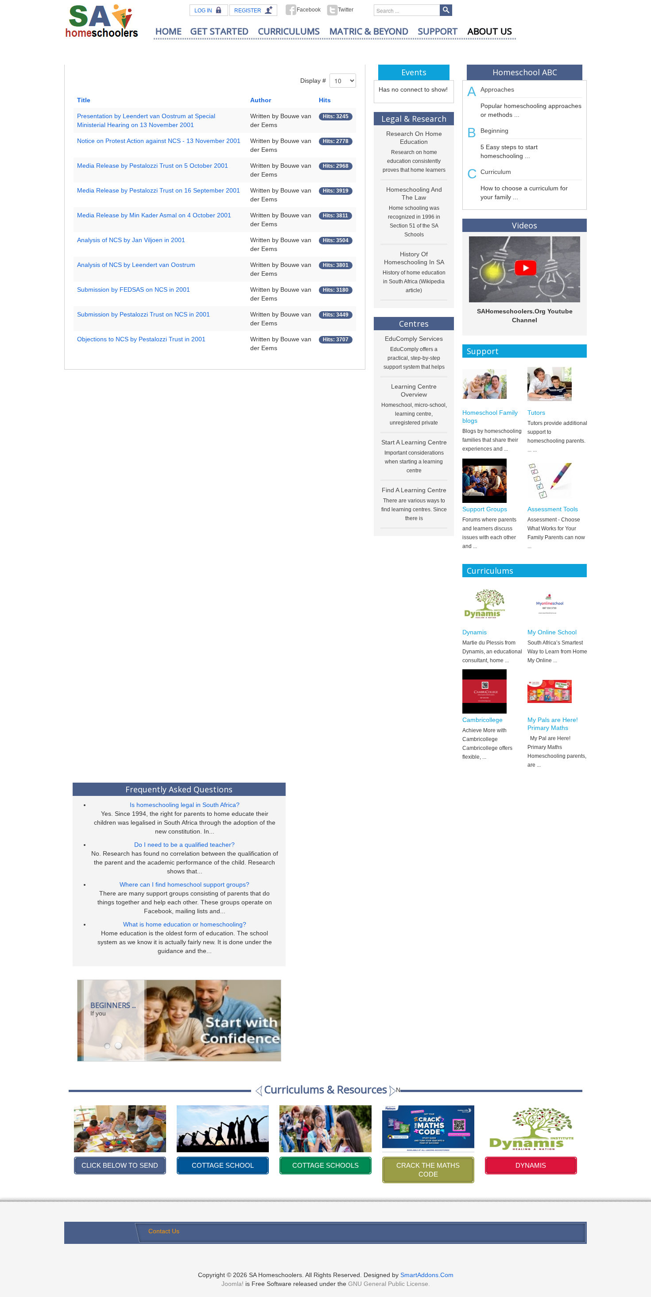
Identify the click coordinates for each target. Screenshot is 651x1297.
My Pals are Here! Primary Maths (552, 723)
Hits (325, 100)
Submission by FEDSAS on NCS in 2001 (133, 289)
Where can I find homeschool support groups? (184, 884)
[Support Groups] (492, 481)
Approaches (497, 89)
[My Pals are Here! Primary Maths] (557, 691)
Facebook (309, 10)
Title (83, 100)
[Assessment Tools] (557, 481)
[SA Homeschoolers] (102, 20)
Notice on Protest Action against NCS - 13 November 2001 (158, 140)
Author (260, 100)
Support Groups (484, 509)
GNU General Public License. (389, 1283)
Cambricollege (482, 719)
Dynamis (474, 632)
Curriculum (495, 171)
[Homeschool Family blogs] (492, 384)
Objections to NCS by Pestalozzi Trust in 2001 (141, 339)
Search (446, 10)
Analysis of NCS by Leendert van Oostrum (136, 264)
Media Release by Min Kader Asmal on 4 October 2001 (154, 215)
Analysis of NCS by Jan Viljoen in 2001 (131, 239)
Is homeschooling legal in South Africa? (185, 804)
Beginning (494, 130)
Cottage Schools (223, 1165)
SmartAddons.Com (426, 1274)
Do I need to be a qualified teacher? (184, 844)
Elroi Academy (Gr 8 (531, 1165)
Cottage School (120, 1165)
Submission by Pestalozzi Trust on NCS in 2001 (143, 314)
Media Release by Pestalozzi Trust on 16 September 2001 (158, 190)
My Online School (552, 632)
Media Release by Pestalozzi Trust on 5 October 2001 (152, 165)
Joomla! (232, 1283)
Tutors (536, 412)
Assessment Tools (552, 509)
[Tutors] (557, 384)
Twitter (345, 10)
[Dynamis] (492, 604)
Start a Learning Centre (414, 442)
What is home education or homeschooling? (184, 924)
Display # (313, 80)
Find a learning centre (414, 490)
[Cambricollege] (492, 691)
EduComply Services (414, 338)
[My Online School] (557, 604)
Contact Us (163, 1231)
